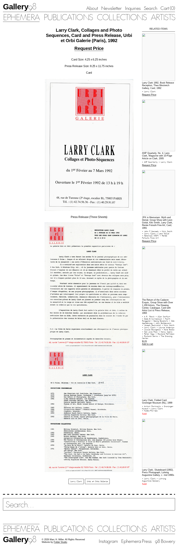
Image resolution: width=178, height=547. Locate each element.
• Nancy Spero (165, 332)
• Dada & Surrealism (152, 319)
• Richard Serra (150, 336)
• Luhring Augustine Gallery (154, 479)
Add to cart (147, 344)
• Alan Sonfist (163, 316)
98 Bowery (165, 541)
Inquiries (133, 8)
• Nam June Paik (150, 332)
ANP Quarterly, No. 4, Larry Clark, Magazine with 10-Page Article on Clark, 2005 (157, 156)
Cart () (167, 8)
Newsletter (111, 8)
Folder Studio (60, 542)
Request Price (89, 48)
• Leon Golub (163, 233)
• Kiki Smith (166, 231)
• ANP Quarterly (150, 162)
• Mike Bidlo (168, 329)
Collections (121, 16)
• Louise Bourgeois (152, 329)
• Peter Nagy (149, 334)
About (92, 8)
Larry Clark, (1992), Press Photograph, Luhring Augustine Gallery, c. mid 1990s (158, 472)
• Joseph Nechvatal (152, 325)
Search (150, 8)
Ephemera (21, 16)
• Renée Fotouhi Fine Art (154, 236)
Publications (68, 16)
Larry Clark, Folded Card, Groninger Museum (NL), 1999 (157, 401)
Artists (163, 16)
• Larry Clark (149, 91)
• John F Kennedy (151, 231)
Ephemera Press (136, 541)
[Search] (89, 506)
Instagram (108, 541)
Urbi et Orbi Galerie (97, 481)
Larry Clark (76, 481)
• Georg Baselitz (160, 321)
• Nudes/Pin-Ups (150, 410)
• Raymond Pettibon (165, 334)
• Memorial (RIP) (151, 235)
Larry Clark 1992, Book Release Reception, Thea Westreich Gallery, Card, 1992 (158, 85)
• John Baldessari (162, 323)
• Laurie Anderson (165, 327)
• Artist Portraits (152, 406)
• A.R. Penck (149, 316)
